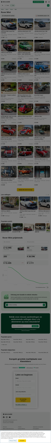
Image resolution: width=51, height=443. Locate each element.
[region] (25, 436)
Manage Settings (13, 440)
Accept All (22, 440)
